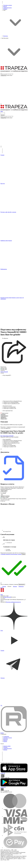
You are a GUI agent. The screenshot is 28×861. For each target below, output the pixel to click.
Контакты (5, 36)
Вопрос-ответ (4, 418)
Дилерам (5, 747)
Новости (5, 740)
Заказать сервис (7, 746)
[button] (14, 353)
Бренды (5, 6)
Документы (3, 417)
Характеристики (4, 415)
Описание (3, 414)
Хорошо (23, 554)
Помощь (5, 8)
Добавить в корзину (5, 496)
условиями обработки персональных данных (11, 554)
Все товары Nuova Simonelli (7, 435)
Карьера (5, 741)
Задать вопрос (4, 490)
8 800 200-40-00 (7, 597)
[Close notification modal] (1, 583)
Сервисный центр (7, 7)
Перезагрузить (22, 584)
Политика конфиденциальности (13, 602)
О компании (6, 736)
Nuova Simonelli (4, 371)
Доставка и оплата (7, 5)
